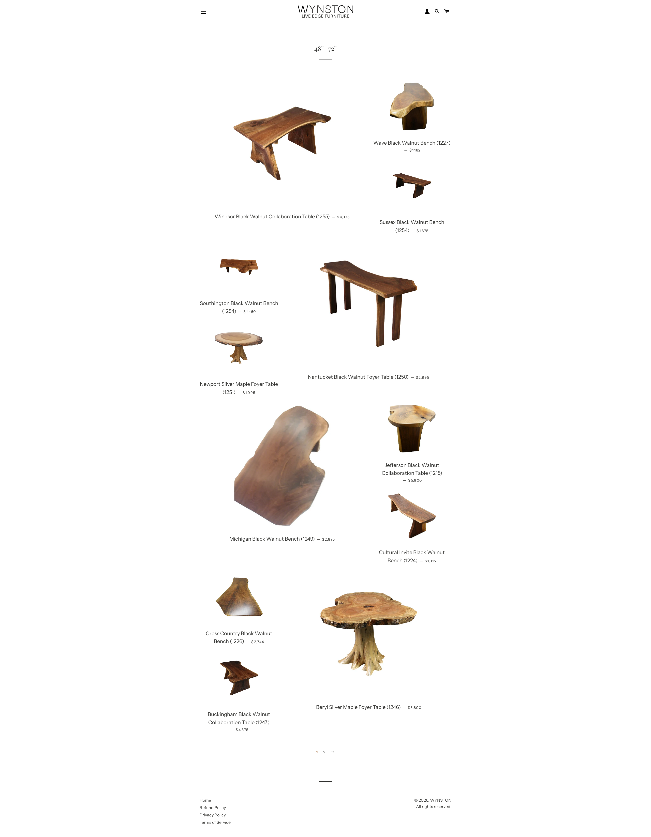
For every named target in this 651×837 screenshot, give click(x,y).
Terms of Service (215, 822)
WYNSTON (440, 800)
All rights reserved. (433, 806)
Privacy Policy (213, 814)
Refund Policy (213, 807)
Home (205, 800)
